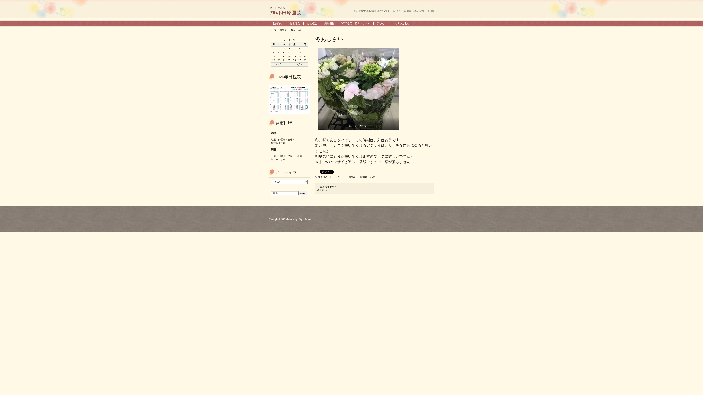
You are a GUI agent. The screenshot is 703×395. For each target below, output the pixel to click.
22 (273, 60)
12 (294, 52)
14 (305, 52)
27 (299, 60)
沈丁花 (322, 190)
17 (284, 56)
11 (289, 52)
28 (305, 60)
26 (294, 60)
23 (279, 60)
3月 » (299, 64)
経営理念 (295, 23)
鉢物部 (352, 177)
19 (294, 56)
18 (289, 56)
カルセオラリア (327, 186)
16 (279, 56)
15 (273, 56)
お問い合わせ (402, 23)
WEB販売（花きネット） (355, 23)
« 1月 (279, 64)
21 (305, 56)
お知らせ (278, 23)
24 (284, 60)
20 (299, 56)
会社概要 (312, 23)
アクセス (382, 23)
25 (289, 60)
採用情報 (329, 23)
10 (284, 52)
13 (299, 52)
